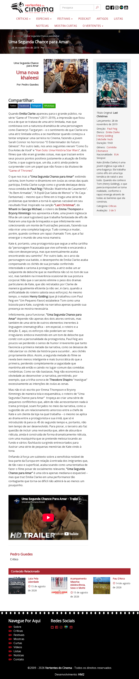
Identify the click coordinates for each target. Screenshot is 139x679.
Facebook (24, 105)
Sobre (17, 627)
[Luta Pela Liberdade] (16, 585)
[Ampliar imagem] (112, 85)
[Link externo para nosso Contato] (108, 7)
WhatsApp (49, 105)
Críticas (22, 19)
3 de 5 (112, 210)
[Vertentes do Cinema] (29, 7)
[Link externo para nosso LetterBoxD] (121, 7)
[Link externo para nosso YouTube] (126, 7)
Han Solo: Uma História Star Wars (57, 150)
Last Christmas (64, 205)
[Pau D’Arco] (101, 585)
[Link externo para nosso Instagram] (117, 7)
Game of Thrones (20, 170)
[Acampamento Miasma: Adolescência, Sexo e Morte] (59, 585)
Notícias (42, 26)
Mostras (19, 639)
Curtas (18, 643)
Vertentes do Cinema (58, 668)
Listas (118, 19)
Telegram (36, 105)
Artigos (102, 19)
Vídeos (18, 647)
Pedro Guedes (52, 47)
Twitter (13, 105)
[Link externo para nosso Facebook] (112, 7)
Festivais (64, 19)
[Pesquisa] (97, 7)
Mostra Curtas (65, 26)
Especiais (43, 19)
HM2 (81, 674)
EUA (116, 154)
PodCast (84, 19)
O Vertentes (92, 26)
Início (11, 35)
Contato (19, 659)
